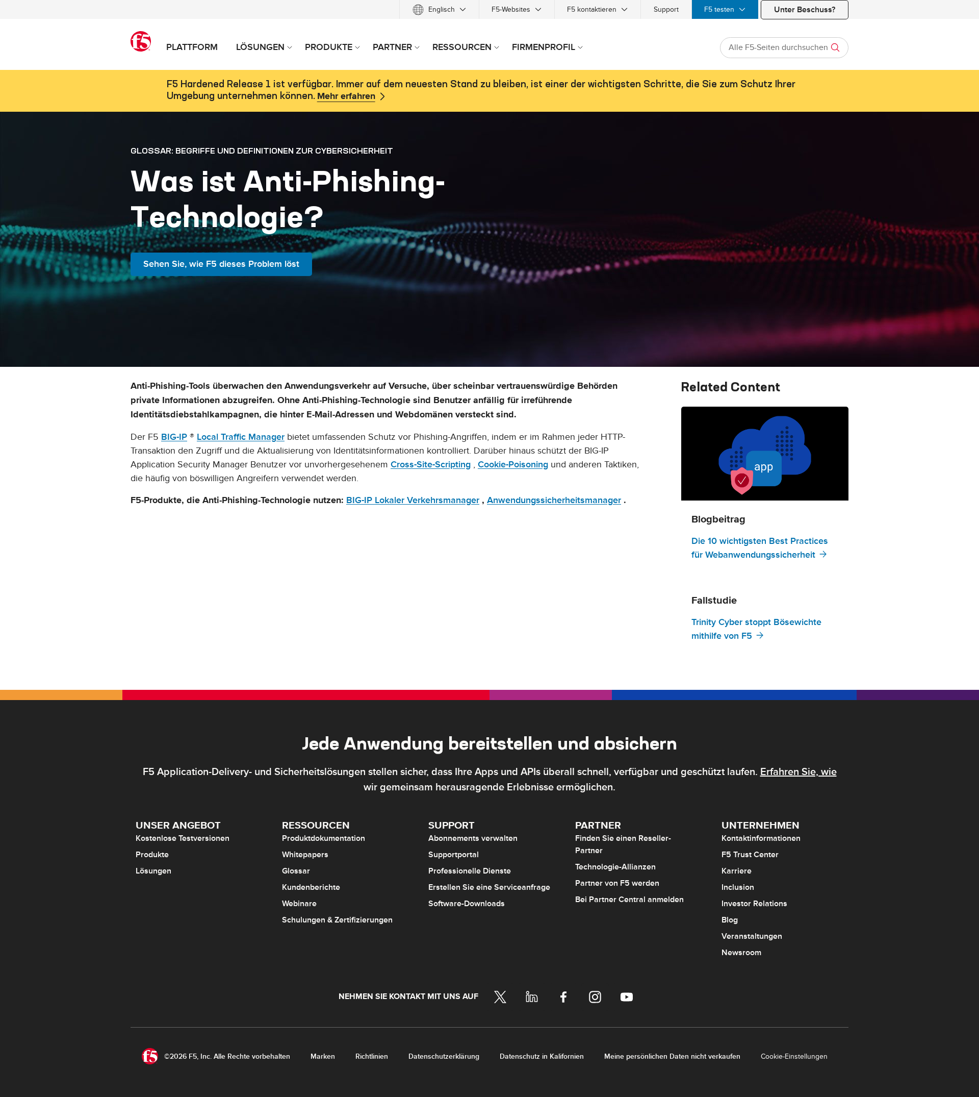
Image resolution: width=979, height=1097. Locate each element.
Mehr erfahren (346, 96)
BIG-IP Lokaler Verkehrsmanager (412, 500)
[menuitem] (439, 9)
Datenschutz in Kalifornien (542, 1056)
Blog (730, 920)
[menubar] (489, 9)
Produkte (152, 855)
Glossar (296, 871)
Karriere (737, 871)
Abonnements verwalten (473, 838)
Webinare (299, 904)
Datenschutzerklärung (443, 1056)
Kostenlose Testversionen (182, 838)
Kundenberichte (311, 887)
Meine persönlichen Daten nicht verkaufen (672, 1056)
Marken (323, 1056)
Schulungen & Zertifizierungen (337, 920)
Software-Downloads (466, 904)
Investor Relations (754, 904)
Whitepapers (305, 855)
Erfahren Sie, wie (798, 772)
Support (666, 9)
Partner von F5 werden (617, 883)
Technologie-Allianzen (615, 867)
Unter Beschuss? (804, 10)
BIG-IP (174, 437)
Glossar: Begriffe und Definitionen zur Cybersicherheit (262, 150)
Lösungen (153, 871)
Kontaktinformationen (761, 838)
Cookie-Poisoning (513, 464)
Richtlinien (371, 1056)
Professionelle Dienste (469, 871)
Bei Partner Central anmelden (629, 899)
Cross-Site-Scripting (431, 464)
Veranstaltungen (752, 936)
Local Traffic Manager (241, 437)
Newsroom (741, 953)
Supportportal (453, 855)
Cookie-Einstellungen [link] (794, 1056)
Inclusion (738, 887)
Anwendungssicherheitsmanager (554, 500)
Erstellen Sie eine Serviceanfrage (489, 887)
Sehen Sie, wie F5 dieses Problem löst (221, 264)
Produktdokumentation (323, 838)
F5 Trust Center (750, 855)
